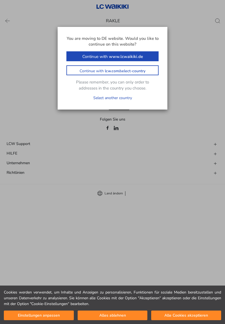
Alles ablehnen (112, 315)
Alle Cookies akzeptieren (186, 315)
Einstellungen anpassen (39, 315)
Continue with (112, 56)
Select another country (112, 97)
